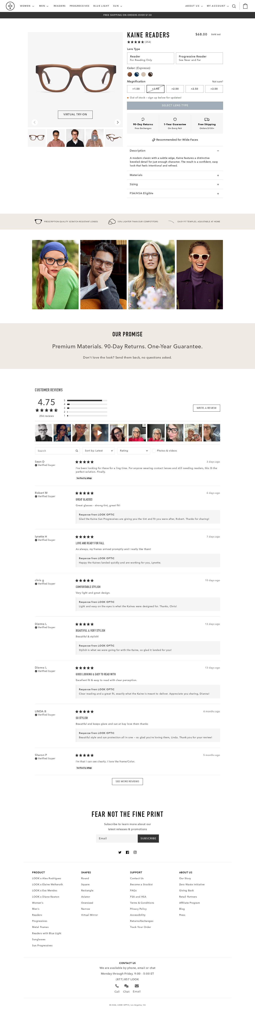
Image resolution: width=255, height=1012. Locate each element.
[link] (139, 42)
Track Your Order (140, 927)
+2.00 (175, 88)
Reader (135, 56)
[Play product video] (95, 138)
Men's (35, 908)
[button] (27, 6)
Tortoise (129, 74)
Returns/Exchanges (141, 921)
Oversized (87, 902)
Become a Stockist (141, 884)
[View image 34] (114, 138)
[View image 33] (37, 138)
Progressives (39, 921)
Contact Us (137, 878)
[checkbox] (168, 451)
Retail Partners (188, 896)
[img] (45, 464)
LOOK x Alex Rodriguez (46, 878)
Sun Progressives (42, 945)
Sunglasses (38, 939)
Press (182, 915)
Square (85, 884)
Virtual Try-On (75, 114)
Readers (37, 915)
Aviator (85, 896)
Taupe (143, 74)
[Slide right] (117, 122)
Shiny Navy (136, 74)
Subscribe (148, 838)
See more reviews (127, 781)
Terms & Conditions (142, 902)
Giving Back (186, 890)
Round (85, 878)
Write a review (206, 408)
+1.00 (136, 88)
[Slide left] (35, 122)
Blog (182, 908)
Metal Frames (40, 927)
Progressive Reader (193, 56)
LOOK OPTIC (123, 1005)
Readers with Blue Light (46, 933)
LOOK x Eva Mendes (44, 890)
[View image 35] (56, 138)
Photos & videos (167, 450)
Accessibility (138, 915)
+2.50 (194, 88)
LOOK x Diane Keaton (45, 896)
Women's (37, 902)
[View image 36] (75, 138)
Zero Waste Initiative (192, 884)
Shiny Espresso (150, 74)
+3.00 (214, 88)
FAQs (133, 890)
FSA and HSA (138, 896)
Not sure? (217, 81)
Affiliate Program (189, 902)
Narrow (85, 908)
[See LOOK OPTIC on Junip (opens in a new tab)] (135, 789)
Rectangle (87, 890)
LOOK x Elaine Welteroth (47, 884)
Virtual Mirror (89, 915)
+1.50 (155, 88)
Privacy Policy (138, 908)
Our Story (185, 878)
